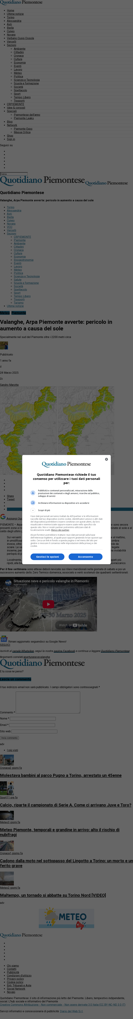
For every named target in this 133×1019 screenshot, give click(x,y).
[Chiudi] (106, 459)
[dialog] (66, 509)
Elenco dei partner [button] (60, 530)
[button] (66, 510)
